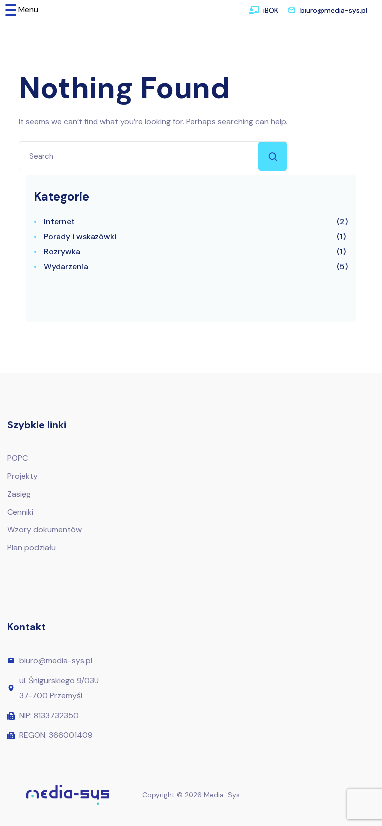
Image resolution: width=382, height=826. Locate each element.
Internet (59, 221)
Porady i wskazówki (80, 236)
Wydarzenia (66, 266)
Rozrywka (62, 251)
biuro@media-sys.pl (333, 10)
